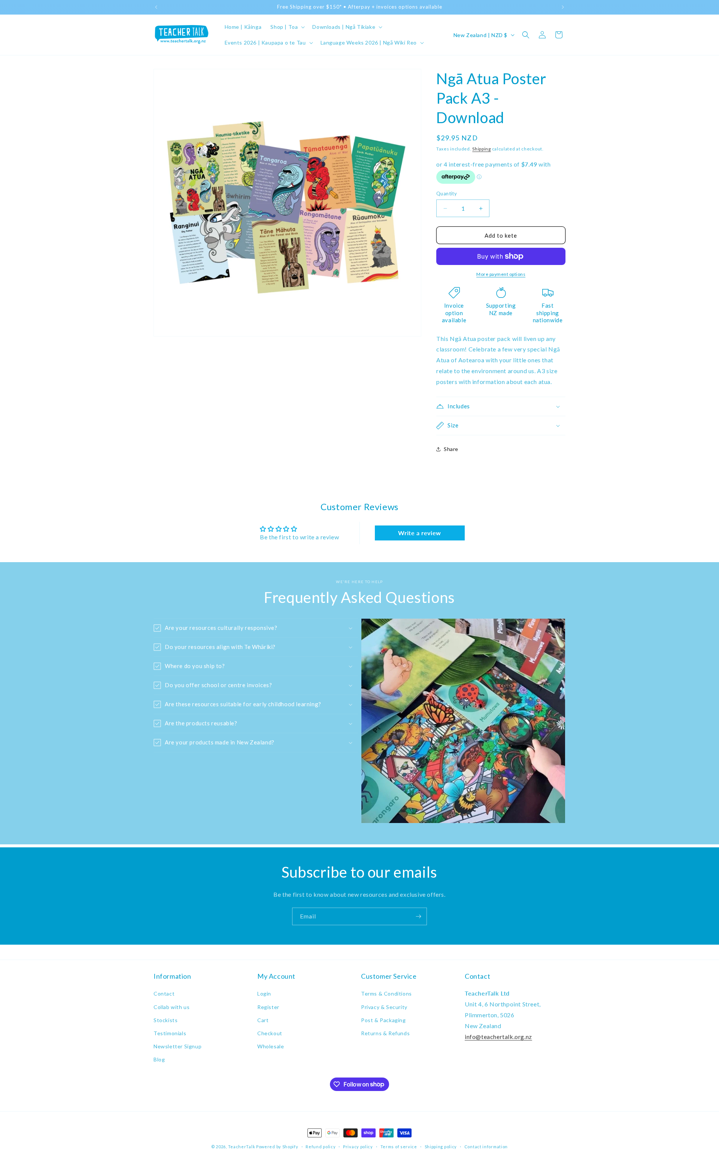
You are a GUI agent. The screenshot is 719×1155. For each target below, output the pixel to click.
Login (264, 993)
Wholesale (270, 1046)
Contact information (486, 1146)
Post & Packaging (383, 1020)
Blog (159, 1059)
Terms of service (398, 1146)
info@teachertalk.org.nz (498, 1036)
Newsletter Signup (177, 1046)
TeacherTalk (241, 1146)
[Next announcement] (563, 7)
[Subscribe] (418, 916)
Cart (263, 1020)
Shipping (481, 149)
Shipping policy (441, 1146)
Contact (164, 993)
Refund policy (321, 1146)
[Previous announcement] (156, 7)
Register (268, 1007)
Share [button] (451, 449)
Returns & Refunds (385, 1033)
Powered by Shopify (277, 1146)
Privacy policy (358, 1146)
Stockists (166, 1020)
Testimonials (170, 1033)
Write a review (419, 532)
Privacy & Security (384, 1007)
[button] (287, 27)
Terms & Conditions (386, 993)
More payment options (500, 274)
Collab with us (171, 1007)
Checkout (269, 1033)
